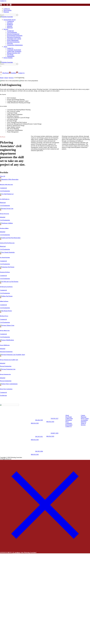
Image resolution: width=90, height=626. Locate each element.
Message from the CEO (13, 53)
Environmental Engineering (14, 35)
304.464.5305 (39, 420)
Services (6, 29)
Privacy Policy (85, 418)
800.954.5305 (35, 423)
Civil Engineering (12, 32)
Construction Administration (15, 45)
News (67, 421)
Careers (83, 415)
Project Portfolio (8, 57)
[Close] (45, 549)
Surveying (10, 43)
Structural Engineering (13, 42)
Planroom (6, 12)
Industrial (9, 26)
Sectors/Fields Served (9, 19)
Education (10, 23)
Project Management (12, 40)
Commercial (10, 21)
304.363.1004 (39, 451)
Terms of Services (83, 424)
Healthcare (10, 24)
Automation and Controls (14, 38)
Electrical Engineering (13, 34)
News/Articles (7, 10)
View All (2, 176)
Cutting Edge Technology (14, 51)
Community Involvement (14, 50)
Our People (10, 54)
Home (1, 77)
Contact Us (3, 0)
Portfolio (13, 73)
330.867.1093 (54, 433)
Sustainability (11, 56)
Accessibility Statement (84, 420)
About (5, 46)
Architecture (10, 31)
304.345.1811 (39, 436)
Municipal (10, 27)
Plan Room (5, 73)
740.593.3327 (54, 418)
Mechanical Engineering (14, 37)
